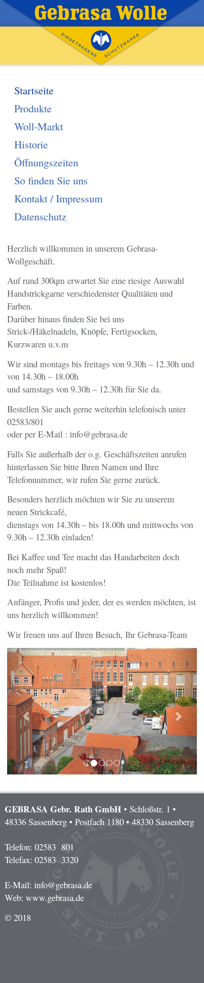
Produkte (33, 108)
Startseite (34, 90)
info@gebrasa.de (63, 885)
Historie (31, 144)
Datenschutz (40, 216)
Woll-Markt (38, 126)
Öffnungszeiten (46, 162)
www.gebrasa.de (55, 897)
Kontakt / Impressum (58, 198)
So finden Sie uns (51, 180)
